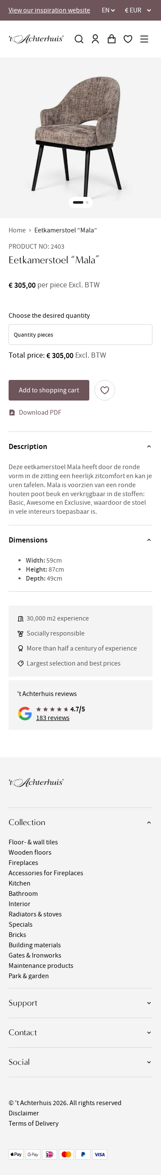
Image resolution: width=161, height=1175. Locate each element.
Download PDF (40, 412)
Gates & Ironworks (35, 955)
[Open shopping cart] (111, 39)
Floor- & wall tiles (33, 842)
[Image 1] (78, 202)
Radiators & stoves (35, 914)
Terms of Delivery (33, 1123)
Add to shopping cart (49, 390)
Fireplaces (23, 863)
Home (17, 230)
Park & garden (29, 976)
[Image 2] (87, 202)
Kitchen (19, 883)
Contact (23, 1032)
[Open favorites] (128, 39)
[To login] (95, 39)
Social (19, 1062)
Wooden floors (30, 852)
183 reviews (53, 717)
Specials (21, 924)
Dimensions (28, 540)
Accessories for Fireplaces (46, 873)
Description (28, 446)
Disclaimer (24, 1113)
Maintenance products (41, 965)
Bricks (17, 935)
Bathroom (23, 893)
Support (23, 1003)
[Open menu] (144, 39)
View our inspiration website (49, 10)
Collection (27, 822)
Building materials (35, 945)
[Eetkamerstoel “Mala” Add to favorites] (104, 390)
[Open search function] (79, 39)
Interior (19, 904)
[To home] (36, 38)
